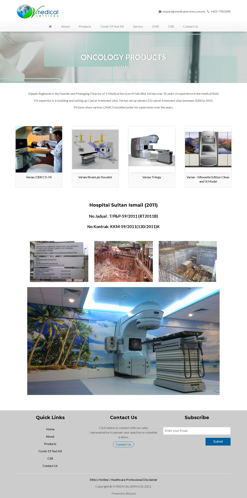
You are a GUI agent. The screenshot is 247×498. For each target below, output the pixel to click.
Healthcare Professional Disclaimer (134, 479)
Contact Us (123, 444)
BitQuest (131, 493)
